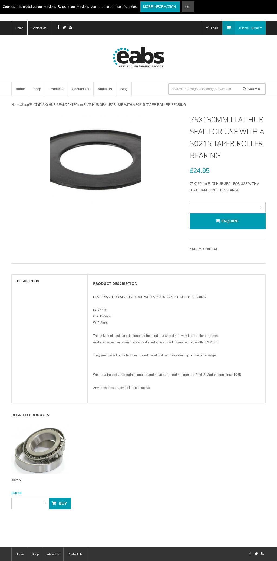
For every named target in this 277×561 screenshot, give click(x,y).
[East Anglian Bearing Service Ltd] (138, 57)
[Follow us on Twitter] (64, 28)
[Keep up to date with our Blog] (70, 28)
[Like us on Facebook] (58, 28)
